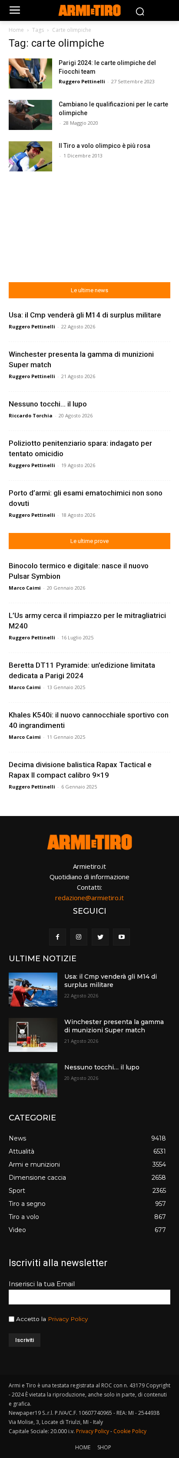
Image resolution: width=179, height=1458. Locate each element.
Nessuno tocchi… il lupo (48, 403)
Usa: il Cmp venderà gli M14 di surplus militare (85, 315)
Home (16, 30)
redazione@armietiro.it (89, 897)
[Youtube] (121, 937)
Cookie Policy (129, 1431)
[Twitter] (100, 937)
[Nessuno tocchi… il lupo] (33, 1080)
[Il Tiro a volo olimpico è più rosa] (30, 156)
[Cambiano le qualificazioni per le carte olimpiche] (30, 115)
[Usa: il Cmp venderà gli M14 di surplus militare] (33, 990)
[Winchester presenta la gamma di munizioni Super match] (33, 1035)
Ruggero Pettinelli (82, 81)
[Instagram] (78, 937)
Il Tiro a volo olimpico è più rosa (104, 145)
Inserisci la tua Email (42, 1284)
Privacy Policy (68, 1318)
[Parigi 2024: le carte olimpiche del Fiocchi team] (30, 73)
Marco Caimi (25, 587)
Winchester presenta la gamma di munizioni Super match (114, 1026)
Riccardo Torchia (31, 415)
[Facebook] (57, 937)
